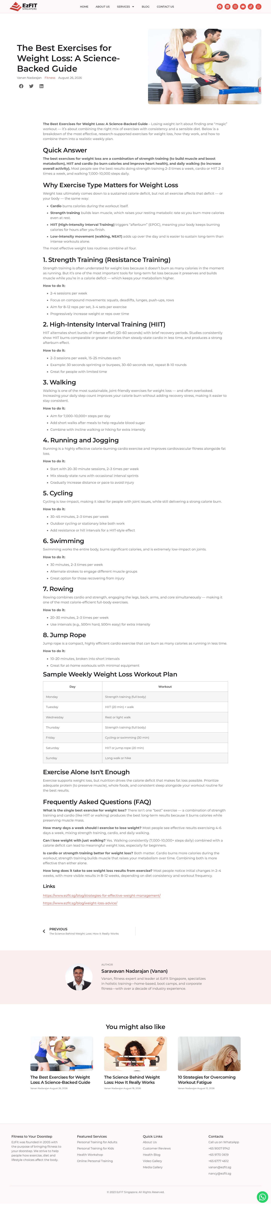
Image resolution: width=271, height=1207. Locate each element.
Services (123, 6)
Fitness (50, 78)
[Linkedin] (227, 7)
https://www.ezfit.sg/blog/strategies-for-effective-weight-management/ (102, 896)
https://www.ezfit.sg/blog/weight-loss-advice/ (80, 903)
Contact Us (165, 6)
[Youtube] (243, 7)
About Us (103, 6)
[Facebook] (220, 7)
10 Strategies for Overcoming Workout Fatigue (206, 1080)
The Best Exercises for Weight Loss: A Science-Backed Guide (60, 1080)
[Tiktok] (251, 7)
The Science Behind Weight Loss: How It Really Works (132, 1080)
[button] (21, 86)
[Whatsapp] (258, 7)
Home (84, 6)
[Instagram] (235, 7)
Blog (146, 6)
